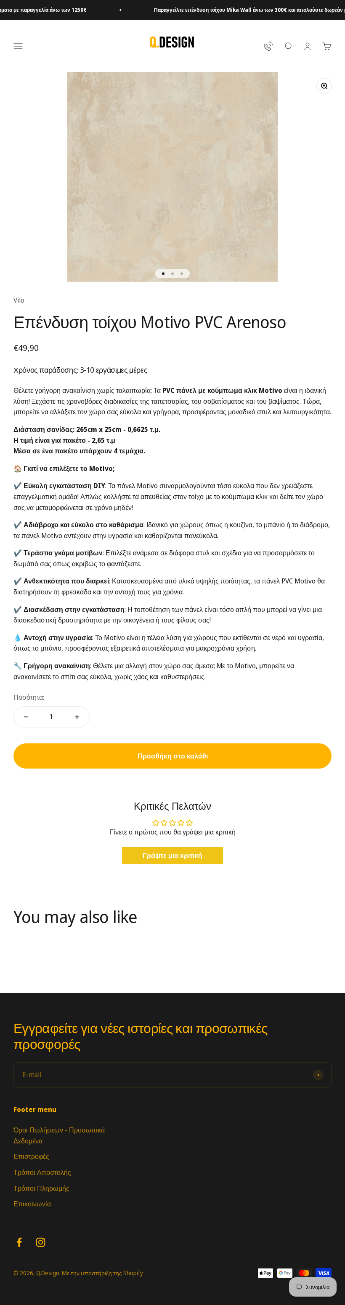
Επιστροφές (31, 1156)
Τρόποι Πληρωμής (41, 1188)
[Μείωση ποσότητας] (26, 717)
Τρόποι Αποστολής (42, 1172)
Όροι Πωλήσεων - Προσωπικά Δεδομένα (59, 1135)
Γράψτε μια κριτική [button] (172, 855)
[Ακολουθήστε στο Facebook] (19, 1242)
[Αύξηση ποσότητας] (77, 717)
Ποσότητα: (28, 697)
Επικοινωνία (32, 1203)
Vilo (18, 300)
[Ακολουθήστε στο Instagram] (40, 1242)
